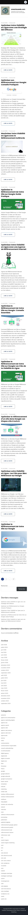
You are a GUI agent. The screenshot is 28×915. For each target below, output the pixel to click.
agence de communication (8, 717)
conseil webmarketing (7, 748)
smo (2, 868)
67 (14, 579)
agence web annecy (6, 730)
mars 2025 (4, 688)
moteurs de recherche (7, 804)
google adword (5, 774)
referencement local (6, 830)
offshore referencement (7, 814)
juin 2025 (3, 680)
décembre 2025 (5, 665)
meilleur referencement (7, 797)
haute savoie (4, 781)
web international (6, 889)
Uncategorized (5, 881)
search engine (5, 840)
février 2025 (4, 691)
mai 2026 (3, 652)
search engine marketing (7, 843)
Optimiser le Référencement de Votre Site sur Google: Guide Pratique (12, 193)
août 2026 (4, 645)
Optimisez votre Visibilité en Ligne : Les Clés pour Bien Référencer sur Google (14, 473)
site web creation (6, 860)
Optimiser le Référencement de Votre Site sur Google (12, 526)
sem (2, 845)
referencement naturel (7, 832)
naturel (3, 807)
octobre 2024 (5, 701)
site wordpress (5, 863)
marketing (4, 789)
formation (3, 766)
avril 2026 (4, 655)
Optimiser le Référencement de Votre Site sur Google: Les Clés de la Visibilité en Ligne (13, 365)
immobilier (4, 784)
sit (1, 850)
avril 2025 (4, 685)
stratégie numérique (6, 876)
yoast (2, 896)
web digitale (4, 886)
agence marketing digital (8, 720)
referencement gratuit (7, 827)
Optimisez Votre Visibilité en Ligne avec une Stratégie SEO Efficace (14, 27)
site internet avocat (6, 855)
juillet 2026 (4, 647)
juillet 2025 (4, 678)
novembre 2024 (5, 698)
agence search (5, 725)
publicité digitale (5, 822)
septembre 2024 (6, 703)
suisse (3, 878)
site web (3, 858)
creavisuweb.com (18, 9)
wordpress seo (5, 894)
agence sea (4, 723)
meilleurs (3, 799)
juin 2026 (3, 650)
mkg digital (4, 802)
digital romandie (5, 758)
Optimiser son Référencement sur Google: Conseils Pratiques (13, 82)
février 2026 (4, 660)
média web (4, 791)
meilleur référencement (7, 794)
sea (2, 837)
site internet (4, 853)
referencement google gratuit (9, 825)
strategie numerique (6, 873)
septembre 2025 (6, 673)
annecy (3, 738)
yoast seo (4, 899)
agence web (4, 728)
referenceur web (5, 835)
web (2, 883)
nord (2, 812)
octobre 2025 (5, 670)
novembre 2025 (5, 668)
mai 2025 (3, 683)
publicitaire (4, 820)
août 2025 (4, 675)
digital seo (4, 761)
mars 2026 (4, 657)
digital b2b (4, 756)
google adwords (5, 776)
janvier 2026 (4, 662)
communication (5, 743)
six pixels (3, 865)
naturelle (3, 809)
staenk (3, 871)
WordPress (14, 912)
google (3, 771)
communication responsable (8, 745)
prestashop (4, 817)
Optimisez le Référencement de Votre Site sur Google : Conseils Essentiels (12, 309)
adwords (3, 715)
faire (2, 763)
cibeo (2, 740)
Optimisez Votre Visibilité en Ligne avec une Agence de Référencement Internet (13, 247)
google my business (6, 779)
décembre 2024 (5, 696)
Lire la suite (8, 70)
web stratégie (5, 891)
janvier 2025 (4, 693)
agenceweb (4, 735)
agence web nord (6, 733)
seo (2, 848)
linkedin (3, 786)
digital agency (5, 753)
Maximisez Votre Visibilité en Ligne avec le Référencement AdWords (13, 135)
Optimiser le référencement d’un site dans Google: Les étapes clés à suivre (14, 418)
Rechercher (4, 586)
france (2, 768)
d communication (5, 751)
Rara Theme (17, 910)
